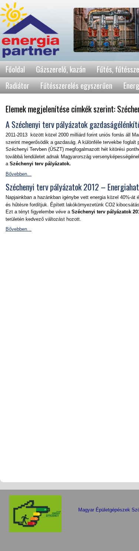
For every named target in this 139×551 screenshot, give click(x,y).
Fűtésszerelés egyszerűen (76, 85)
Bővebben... (19, 174)
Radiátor (17, 85)
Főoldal (15, 69)
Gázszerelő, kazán (61, 69)
